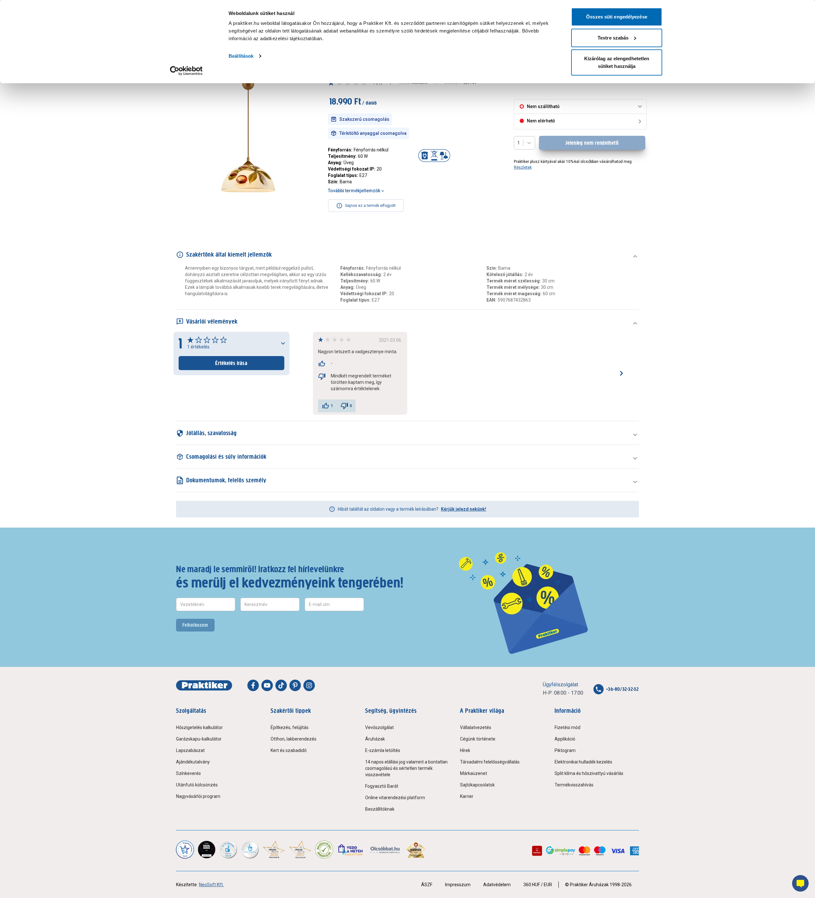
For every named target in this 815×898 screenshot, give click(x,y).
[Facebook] (253, 685)
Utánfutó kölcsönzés (197, 784)
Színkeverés (188, 773)
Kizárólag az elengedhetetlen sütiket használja (616, 62)
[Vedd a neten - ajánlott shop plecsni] (351, 849)
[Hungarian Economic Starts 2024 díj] (185, 849)
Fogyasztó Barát (381, 786)
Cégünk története (477, 738)
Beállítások (241, 56)
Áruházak (375, 738)
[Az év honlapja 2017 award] (300, 849)
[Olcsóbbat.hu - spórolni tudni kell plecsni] (385, 849)
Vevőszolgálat (379, 727)
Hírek (465, 750)
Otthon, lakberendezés (293, 738)
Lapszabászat (190, 750)
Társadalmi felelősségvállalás (490, 761)
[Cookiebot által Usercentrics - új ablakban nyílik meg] (186, 71)
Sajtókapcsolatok (477, 784)
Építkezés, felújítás (289, 727)
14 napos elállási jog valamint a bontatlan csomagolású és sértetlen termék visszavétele (406, 768)
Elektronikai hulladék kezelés (583, 761)
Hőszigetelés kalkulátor (199, 727)
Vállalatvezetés (475, 727)
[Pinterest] (295, 685)
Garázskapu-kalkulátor (199, 738)
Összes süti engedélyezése (616, 16)
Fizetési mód (567, 727)
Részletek (523, 167)
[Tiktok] (281, 685)
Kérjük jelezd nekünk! (463, 509)
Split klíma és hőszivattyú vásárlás (589, 773)
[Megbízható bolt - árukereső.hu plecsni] (324, 849)
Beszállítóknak (379, 809)
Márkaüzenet (473, 773)
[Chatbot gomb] (800, 883)
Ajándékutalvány (193, 761)
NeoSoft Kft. (211, 884)
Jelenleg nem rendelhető (592, 142)
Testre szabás (613, 37)
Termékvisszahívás (574, 784)
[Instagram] (309, 685)
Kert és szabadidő (289, 750)
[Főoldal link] (204, 685)
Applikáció (565, 738)
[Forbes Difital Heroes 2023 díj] (207, 849)
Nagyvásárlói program (198, 796)
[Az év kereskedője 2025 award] (416, 849)
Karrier (466, 796)
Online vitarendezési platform (395, 797)
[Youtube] (267, 685)
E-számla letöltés (382, 750)
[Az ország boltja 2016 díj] (274, 849)
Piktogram (565, 750)
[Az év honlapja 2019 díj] (250, 849)
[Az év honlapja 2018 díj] (228, 849)
